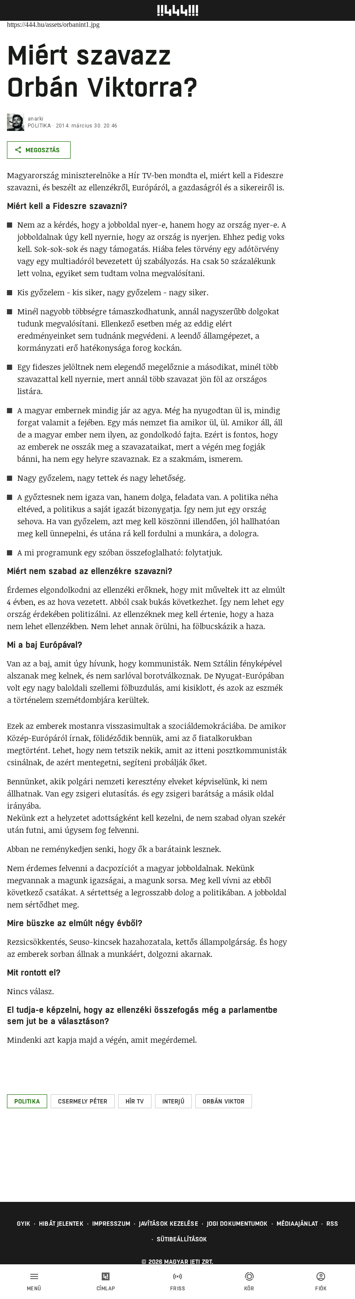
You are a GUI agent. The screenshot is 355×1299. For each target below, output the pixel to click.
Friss (177, 1289)
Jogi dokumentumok (237, 1223)
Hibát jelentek (61, 1223)
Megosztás (43, 150)
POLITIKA (39, 126)
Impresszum (111, 1223)
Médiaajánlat (297, 1223)
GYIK (23, 1223)
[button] (27, 1101)
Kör (249, 1289)
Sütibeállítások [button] (182, 1239)
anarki (35, 119)
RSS (332, 1223)
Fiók (320, 1289)
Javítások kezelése (168, 1223)
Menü (34, 1289)
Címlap (106, 1289)
